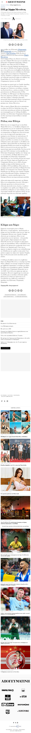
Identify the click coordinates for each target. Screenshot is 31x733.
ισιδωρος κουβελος (10, 294)
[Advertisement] (15, 308)
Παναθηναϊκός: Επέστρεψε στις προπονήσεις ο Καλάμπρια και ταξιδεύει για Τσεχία (14, 643)
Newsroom (18, 18)
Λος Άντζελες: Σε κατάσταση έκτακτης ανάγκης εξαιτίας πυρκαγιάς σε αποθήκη (14, 523)
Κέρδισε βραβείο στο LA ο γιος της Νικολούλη (13, 465)
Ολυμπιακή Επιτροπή (21, 296)
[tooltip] (10, 45)
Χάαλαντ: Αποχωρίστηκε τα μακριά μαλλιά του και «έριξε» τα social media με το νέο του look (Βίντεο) (15, 614)
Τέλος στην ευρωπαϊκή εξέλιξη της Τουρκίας (11, 335)
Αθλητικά (7, 5)
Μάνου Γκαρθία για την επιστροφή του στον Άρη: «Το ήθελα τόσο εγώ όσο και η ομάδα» (15, 555)
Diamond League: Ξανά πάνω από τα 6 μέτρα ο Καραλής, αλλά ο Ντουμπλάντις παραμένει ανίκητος (14, 585)
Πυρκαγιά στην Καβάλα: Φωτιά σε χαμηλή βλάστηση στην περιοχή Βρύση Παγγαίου (14, 332)
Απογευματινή (3, 5)
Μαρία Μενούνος (8, 296)
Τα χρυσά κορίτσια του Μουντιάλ (10, 493)
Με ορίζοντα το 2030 (6, 328)
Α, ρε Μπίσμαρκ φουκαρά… (7, 326)
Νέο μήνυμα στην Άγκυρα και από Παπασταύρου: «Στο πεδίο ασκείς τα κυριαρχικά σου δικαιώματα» (15, 339)
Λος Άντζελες (11, 53)
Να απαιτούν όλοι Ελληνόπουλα (8, 323)
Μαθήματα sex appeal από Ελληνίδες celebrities (14, 436)
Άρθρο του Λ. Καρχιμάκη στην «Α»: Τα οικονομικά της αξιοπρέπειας (14, 343)
